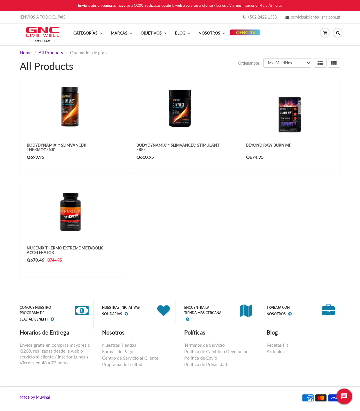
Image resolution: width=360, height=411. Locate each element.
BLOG (180, 33)
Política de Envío (200, 357)
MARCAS (119, 33)
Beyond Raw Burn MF (268, 145)
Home (26, 52)
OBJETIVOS (151, 33)
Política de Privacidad (205, 364)
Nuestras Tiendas (119, 345)
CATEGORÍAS (85, 33)
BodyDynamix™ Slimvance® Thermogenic (57, 147)
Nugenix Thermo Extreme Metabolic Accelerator (65, 250)
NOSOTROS (209, 33)
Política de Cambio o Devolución (216, 351)
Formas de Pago (117, 351)
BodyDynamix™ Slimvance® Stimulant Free (177, 147)
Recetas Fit (277, 345)
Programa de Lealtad (122, 364)
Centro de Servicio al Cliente (130, 357)
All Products (51, 52)
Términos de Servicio (204, 345)
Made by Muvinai (35, 397)
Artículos (276, 351)
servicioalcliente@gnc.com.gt (315, 17)
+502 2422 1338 (262, 17)
